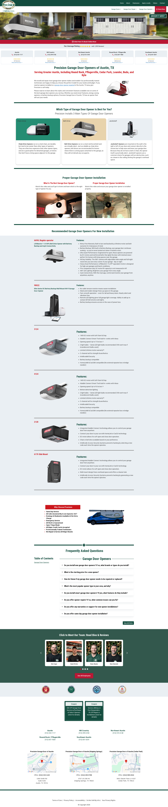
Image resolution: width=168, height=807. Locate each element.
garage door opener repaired (64, 85)
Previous (41, 653)
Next (127, 653)
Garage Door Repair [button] (130, 9)
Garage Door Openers (41, 562)
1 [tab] (80, 669)
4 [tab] (87, 669)
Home (122, 3)
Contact (162, 3)
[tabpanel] (45, 652)
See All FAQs (128, 623)
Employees (136, 3)
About (128, 3)
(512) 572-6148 (85, 54)
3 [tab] (85, 669)
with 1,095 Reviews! (98, 46)
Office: (42, 775)
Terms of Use (57, 800)
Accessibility (80, 800)
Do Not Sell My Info (93, 800)
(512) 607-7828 (118, 54)
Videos (155, 3)
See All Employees (84, 676)
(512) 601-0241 (152, 54)
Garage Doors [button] (115, 9)
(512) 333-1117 (18, 54)
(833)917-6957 (157, 16)
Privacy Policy (68, 800)
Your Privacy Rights (108, 800)
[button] (17, 60)
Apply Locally (146, 3)
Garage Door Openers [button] (146, 9)
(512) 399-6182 (51, 54)
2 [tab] (83, 669)
